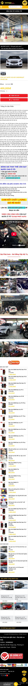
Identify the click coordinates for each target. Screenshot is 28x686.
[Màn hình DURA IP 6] (3, 484)
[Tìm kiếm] (21, 7)
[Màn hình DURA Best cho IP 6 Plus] (3, 444)
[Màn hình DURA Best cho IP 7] (3, 425)
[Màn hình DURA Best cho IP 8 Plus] (3, 405)
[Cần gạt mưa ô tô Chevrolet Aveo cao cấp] (3, 549)
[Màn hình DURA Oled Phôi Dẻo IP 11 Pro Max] (3, 524)
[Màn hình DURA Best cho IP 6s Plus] (3, 431)
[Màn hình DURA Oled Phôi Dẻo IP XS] (3, 379)
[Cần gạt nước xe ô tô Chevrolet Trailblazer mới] (3, 569)
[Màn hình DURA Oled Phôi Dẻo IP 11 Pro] (3, 538)
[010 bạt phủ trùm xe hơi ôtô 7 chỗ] (3, 504)
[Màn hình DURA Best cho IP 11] (3, 392)
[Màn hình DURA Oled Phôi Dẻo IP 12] (3, 511)
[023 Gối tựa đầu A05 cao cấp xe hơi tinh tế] (3, 458)
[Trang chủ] (8, 2)
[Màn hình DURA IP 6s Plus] (3, 465)
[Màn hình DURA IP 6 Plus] (3, 478)
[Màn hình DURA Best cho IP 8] (3, 411)
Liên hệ (19, 684)
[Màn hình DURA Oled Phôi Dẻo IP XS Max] (3, 372)
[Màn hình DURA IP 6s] (3, 471)
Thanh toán (21, 683)
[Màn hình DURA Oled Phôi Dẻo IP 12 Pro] (3, 531)
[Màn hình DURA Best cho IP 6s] (3, 438)
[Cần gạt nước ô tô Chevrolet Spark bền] (3, 563)
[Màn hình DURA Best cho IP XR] (3, 398)
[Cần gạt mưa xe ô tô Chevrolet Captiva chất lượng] (3, 556)
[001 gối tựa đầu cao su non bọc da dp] (3, 451)
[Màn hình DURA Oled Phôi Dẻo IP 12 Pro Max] (3, 517)
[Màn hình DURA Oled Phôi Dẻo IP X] (3, 385)
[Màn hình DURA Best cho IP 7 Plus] (3, 418)
